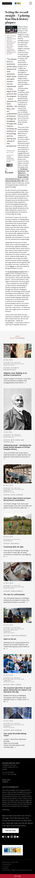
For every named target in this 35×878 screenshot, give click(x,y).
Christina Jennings (19, 635)
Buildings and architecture (14, 363)
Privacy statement (6, 864)
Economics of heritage (12, 362)
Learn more (5, 809)
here (14, 187)
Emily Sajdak (16, 684)
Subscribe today (10, 830)
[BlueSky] (8, 837)
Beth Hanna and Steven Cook (14, 441)
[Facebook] (3, 837)
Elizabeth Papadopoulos (11, 368)
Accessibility (5, 868)
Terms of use (5, 866)
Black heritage (9, 437)
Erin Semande (16, 730)
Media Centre (6, 780)
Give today (17, 876)
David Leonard (17, 495)
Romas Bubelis (17, 591)
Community (7, 490)
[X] (6, 837)
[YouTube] (17, 837)
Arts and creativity (11, 630)
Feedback (5, 781)
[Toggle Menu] (30, 3)
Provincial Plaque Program (16, 272)
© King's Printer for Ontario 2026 (10, 862)
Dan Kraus (15, 543)
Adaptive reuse (9, 365)
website (12, 266)
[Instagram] (11, 836)
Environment (8, 540)
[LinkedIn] (15, 837)
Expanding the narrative (13, 436)
